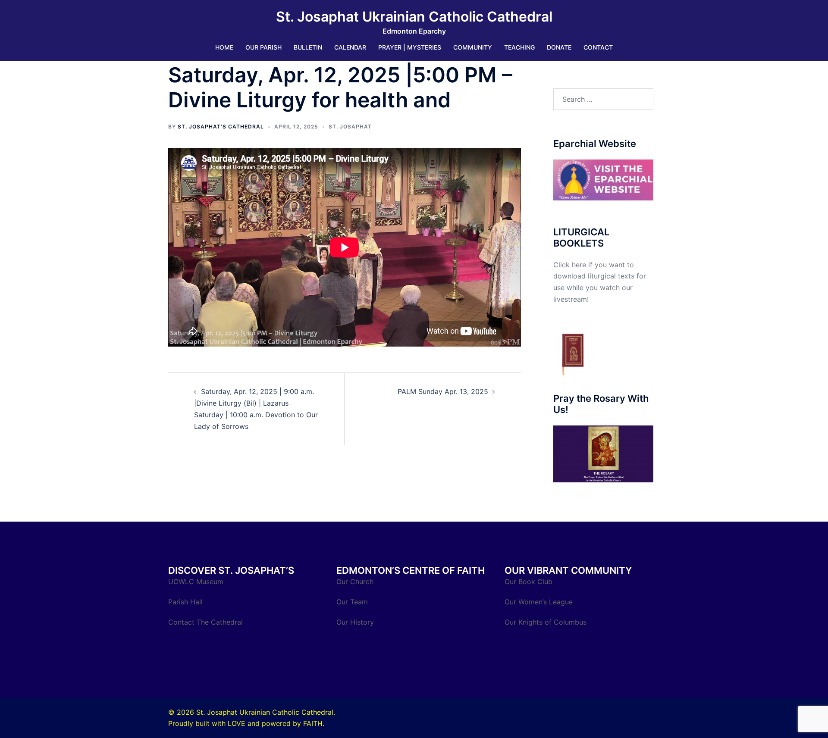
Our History (355, 622)
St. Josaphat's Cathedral (221, 126)
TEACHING (519, 47)
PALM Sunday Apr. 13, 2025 (443, 391)
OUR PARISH (263, 47)
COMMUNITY (472, 47)
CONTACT (598, 47)
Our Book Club (528, 581)
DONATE (559, 47)
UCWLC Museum (197, 581)
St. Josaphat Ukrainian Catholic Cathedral (414, 16)
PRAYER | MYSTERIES (409, 47)
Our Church (354, 581)
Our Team (352, 601)
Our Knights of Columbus (547, 622)
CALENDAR (350, 47)
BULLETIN (308, 47)
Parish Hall (186, 601)
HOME (224, 47)
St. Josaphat (350, 126)
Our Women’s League (540, 601)
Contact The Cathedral (205, 622)
